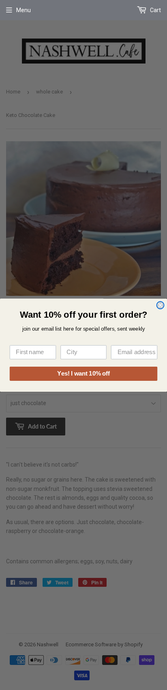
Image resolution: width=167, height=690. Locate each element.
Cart (155, 10)
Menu (23, 10)
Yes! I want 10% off (83, 373)
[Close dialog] (160, 304)
